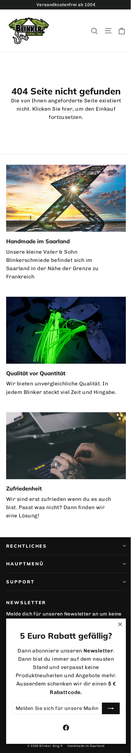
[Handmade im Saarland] (66, 198)
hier (67, 109)
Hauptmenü (25, 564)
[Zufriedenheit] (66, 445)
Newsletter (26, 602)
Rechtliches (26, 546)
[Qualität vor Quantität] (66, 330)
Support (20, 582)
